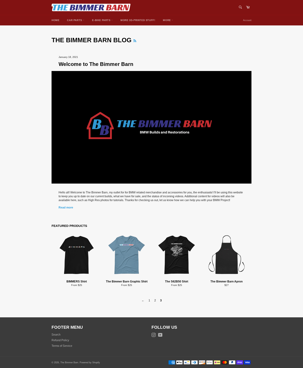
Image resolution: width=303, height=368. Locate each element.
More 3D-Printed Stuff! (137, 20)
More (167, 20)
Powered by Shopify (90, 362)
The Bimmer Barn (69, 362)
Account (247, 20)
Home (55, 20)
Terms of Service (62, 345)
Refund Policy (60, 340)
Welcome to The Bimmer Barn (96, 64)
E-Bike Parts (101, 20)
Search (56, 334)
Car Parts (75, 20)
